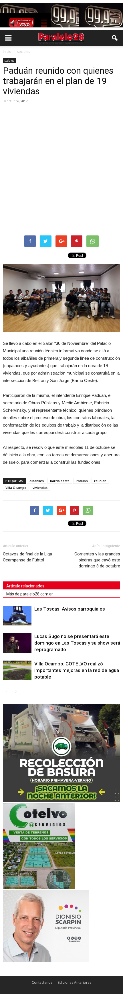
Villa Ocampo (15, 487)
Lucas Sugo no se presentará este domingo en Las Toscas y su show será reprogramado (77, 642)
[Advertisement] (61, 169)
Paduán (82, 481)
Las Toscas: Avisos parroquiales (69, 609)
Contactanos (42, 982)
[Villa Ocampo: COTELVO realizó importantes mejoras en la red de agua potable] (17, 670)
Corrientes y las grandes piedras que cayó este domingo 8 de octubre (97, 560)
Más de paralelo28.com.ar (29, 594)
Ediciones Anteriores (74, 982)
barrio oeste (60, 481)
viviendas (40, 487)
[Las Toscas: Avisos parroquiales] (17, 615)
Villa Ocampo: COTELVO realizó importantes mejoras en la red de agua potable (76, 670)
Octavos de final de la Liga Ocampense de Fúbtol (27, 557)
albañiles (36, 481)
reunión (100, 481)
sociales (9, 61)
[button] (115, 38)
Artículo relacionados (25, 586)
